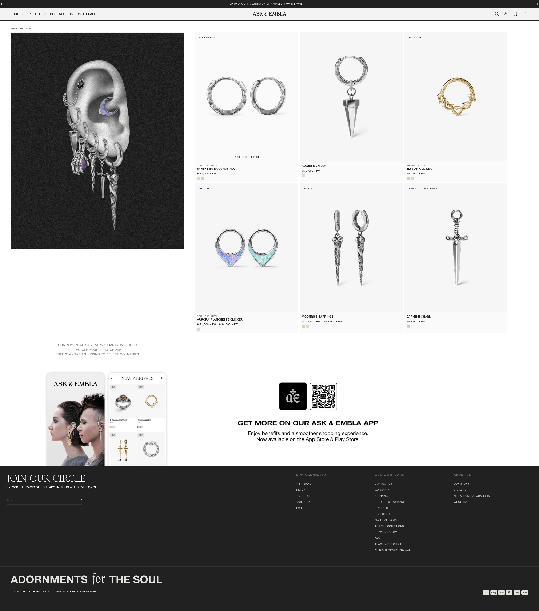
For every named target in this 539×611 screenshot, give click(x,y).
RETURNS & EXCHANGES (391, 502)
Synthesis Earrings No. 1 (217, 169)
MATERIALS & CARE (387, 520)
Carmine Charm (419, 317)
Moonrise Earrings (317, 317)
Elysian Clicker (419, 169)
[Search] (497, 14)
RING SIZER (382, 514)
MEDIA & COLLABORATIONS (472, 496)
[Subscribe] (77, 500)
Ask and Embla (32, 592)
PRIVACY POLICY (386, 532)
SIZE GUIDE (382, 508)
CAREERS (460, 490)
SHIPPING (381, 496)
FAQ (377, 538)
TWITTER (301, 508)
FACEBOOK (303, 502)
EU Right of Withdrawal (393, 550)
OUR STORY (461, 484)
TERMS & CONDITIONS (389, 526)
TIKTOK (301, 490)
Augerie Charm (314, 166)
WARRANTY (382, 490)
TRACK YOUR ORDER (388, 544)
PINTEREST (303, 496)
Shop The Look (21, 29)
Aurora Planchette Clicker (220, 320)
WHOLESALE (462, 502)
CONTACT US (383, 484)
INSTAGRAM (303, 484)
